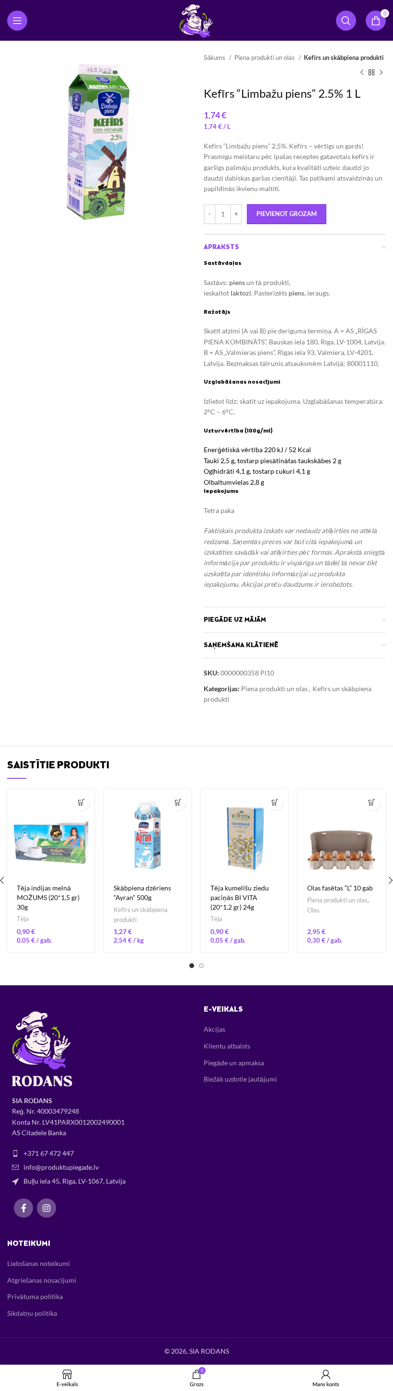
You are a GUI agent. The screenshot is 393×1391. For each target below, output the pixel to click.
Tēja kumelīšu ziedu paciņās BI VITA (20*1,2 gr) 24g (239, 897)
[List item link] (98, 1153)
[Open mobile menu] (17, 20)
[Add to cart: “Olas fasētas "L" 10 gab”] (372, 802)
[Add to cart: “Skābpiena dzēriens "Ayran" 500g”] (178, 802)
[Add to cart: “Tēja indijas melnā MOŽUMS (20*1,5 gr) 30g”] (81, 802)
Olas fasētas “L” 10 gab (340, 888)
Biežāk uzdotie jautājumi (240, 1079)
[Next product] (381, 72)
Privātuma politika (35, 1296)
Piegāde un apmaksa (234, 1063)
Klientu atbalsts (227, 1046)
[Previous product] (362, 72)
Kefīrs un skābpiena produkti (344, 57)
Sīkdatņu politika (32, 1313)
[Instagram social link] (46, 1208)
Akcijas (214, 1029)
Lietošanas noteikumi (38, 1263)
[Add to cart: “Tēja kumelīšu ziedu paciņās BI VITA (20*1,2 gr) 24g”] (274, 802)
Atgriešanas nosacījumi (41, 1280)
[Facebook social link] (23, 1208)
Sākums (215, 57)
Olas (313, 910)
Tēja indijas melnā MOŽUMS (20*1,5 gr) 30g (48, 897)
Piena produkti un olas (265, 57)
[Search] (346, 20)
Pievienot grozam (286, 213)
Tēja (23, 919)
